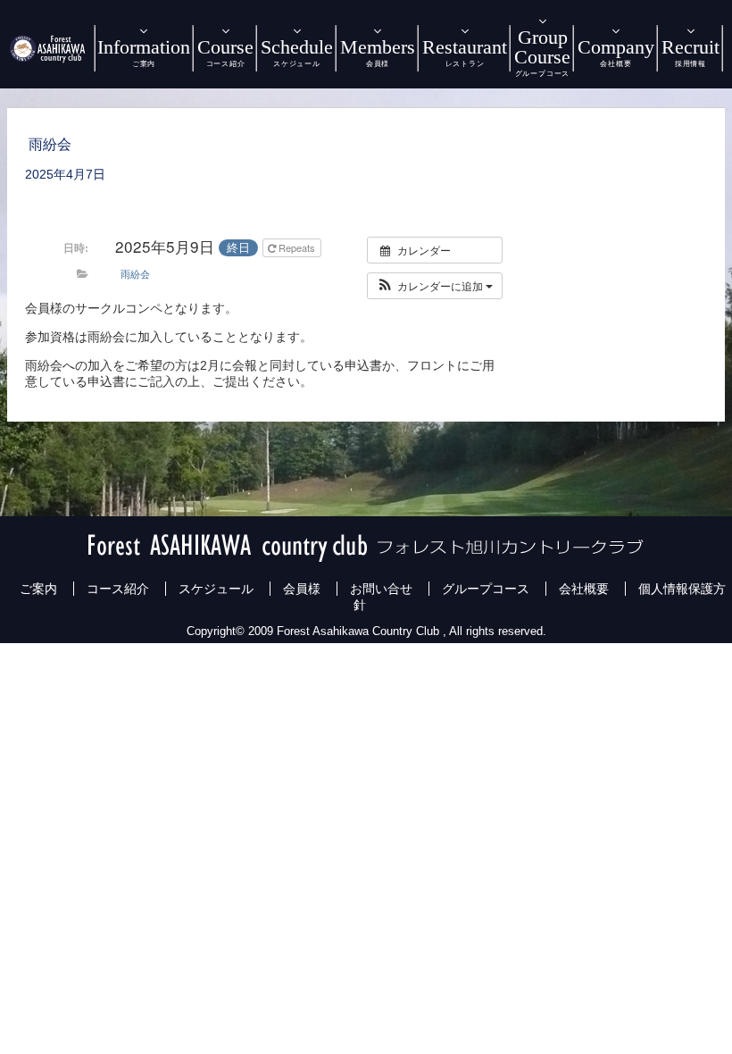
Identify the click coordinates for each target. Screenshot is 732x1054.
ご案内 (38, 588)
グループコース (485, 588)
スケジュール (216, 588)
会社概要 (584, 588)
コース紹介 (118, 588)
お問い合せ (381, 588)
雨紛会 (135, 273)
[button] (435, 285)
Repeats (297, 247)
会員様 (301, 588)
